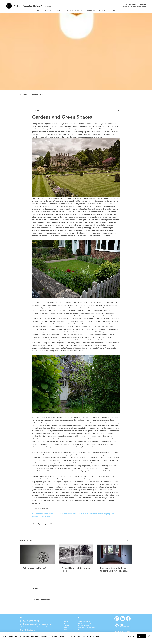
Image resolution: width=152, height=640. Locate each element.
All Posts (23, 94)
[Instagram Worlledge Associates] (116, 618)
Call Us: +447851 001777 (135, 4)
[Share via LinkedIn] (45, 524)
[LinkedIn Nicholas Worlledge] (122, 618)
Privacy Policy (94, 636)
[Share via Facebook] (33, 524)
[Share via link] (51, 524)
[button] (129, 94)
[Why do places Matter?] (37, 554)
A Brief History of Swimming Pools (76, 569)
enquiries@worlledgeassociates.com (134, 6)
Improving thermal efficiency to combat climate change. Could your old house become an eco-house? (114, 569)
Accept (141, 636)
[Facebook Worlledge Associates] (128, 618)
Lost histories (37, 94)
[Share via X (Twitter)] (39, 524)
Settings (131, 636)
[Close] (149, 636)
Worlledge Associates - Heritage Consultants (32, 6)
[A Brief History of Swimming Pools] (76, 554)
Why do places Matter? (34, 568)
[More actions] (118, 110)
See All (129, 540)
